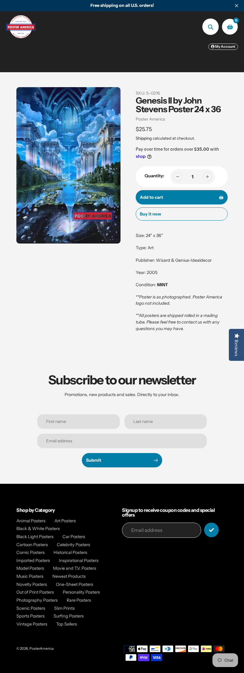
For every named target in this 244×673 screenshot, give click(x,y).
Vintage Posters (31, 624)
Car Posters (73, 536)
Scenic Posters (30, 608)
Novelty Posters (31, 584)
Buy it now (150, 214)
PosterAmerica (41, 648)
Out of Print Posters (35, 592)
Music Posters (29, 576)
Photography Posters (37, 600)
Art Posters (65, 520)
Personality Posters (81, 592)
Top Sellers (66, 624)
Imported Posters (33, 560)
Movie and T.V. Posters (74, 568)
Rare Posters (79, 600)
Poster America (150, 119)
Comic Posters (30, 552)
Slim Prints (64, 608)
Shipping (144, 138)
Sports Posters (30, 616)
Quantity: (154, 175)
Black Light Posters (35, 536)
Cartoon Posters (32, 544)
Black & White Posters (38, 528)
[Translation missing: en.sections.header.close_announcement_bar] (237, 6)
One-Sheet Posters (74, 584)
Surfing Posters (69, 616)
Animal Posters (31, 520)
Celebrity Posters (73, 544)
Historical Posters (70, 552)
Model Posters (30, 568)
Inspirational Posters (78, 560)
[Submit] (211, 530)
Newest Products (69, 576)
